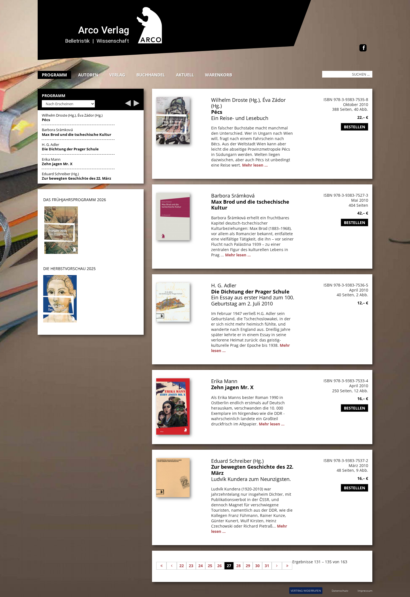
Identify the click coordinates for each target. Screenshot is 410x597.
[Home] (178, 58)
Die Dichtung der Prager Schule (250, 291)
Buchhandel (150, 75)
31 (267, 565)
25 (210, 565)
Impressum (365, 591)
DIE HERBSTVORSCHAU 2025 (69, 268)
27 (229, 565)
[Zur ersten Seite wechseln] (161, 566)
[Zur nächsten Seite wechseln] (277, 566)
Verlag (117, 75)
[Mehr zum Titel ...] (173, 142)
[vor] (136, 104)
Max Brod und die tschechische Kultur (250, 204)
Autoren (88, 75)
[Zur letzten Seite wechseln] (287, 566)
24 (200, 565)
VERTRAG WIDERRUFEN (306, 591)
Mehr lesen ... (255, 165)
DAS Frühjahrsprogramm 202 (73, 199)
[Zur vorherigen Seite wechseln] (172, 566)
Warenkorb (218, 75)
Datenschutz (340, 591)
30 (257, 565)
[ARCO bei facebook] (363, 48)
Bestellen (354, 126)
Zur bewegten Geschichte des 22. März (252, 469)
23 (191, 565)
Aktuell (185, 75)
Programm (54, 75)
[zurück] (128, 104)
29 (248, 565)
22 (181, 565)
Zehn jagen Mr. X (232, 387)
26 (219, 565)
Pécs (216, 112)
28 (238, 565)
